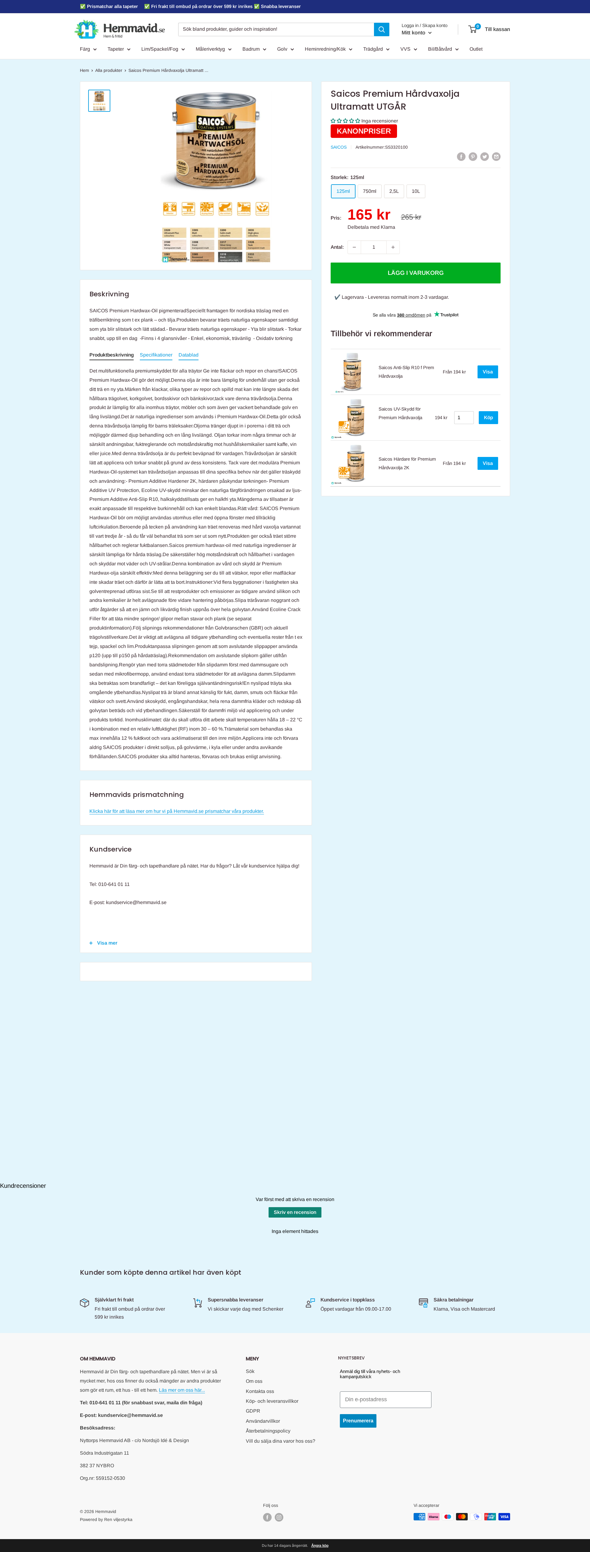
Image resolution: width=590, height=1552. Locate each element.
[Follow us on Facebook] (267, 1517)
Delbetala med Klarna (371, 227)
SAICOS (339, 147)
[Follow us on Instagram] (279, 1517)
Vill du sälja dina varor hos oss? (280, 1441)
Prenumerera (358, 1420)
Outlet (476, 49)
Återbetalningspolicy (268, 1430)
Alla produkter (108, 70)
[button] (345, 120)
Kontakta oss (260, 1391)
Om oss (254, 1381)
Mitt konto (414, 33)
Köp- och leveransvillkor (272, 1401)
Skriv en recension (295, 1212)
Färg (85, 49)
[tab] (111, 356)
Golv (282, 49)
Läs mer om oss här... (182, 1390)
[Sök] (381, 29)
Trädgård (373, 49)
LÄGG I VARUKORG (416, 273)
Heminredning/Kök (325, 49)
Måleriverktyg (210, 49)
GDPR (253, 1411)
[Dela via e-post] (496, 156)
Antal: (337, 247)
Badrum (251, 49)
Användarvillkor (263, 1421)
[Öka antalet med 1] (393, 247)
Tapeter (116, 49)
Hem (84, 70)
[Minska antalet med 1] (354, 247)
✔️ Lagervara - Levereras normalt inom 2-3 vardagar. (391, 297)
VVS (405, 49)
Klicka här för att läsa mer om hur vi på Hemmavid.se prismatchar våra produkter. (176, 811)
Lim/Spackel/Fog (159, 49)
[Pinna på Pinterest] (473, 156)
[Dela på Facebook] (461, 156)
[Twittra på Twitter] (484, 156)
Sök (250, 1371)
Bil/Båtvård (440, 49)
